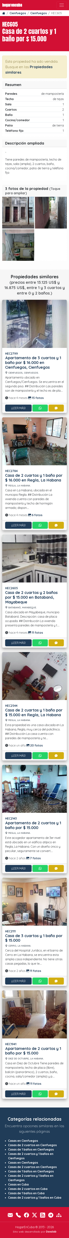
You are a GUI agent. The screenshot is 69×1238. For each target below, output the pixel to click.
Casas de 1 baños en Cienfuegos (31, 1149)
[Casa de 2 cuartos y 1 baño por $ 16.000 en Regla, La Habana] (34, 441)
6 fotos (36, 515)
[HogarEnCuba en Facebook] (26, 1215)
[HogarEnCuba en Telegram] (50, 1215)
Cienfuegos (18, 13)
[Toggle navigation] (61, 5)
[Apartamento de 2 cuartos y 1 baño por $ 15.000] (34, 788)
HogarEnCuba (12, 5)
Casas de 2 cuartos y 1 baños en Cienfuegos (30, 1156)
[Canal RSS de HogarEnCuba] (42, 1215)
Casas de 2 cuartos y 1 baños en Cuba (34, 1197)
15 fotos (37, 398)
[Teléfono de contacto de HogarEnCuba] (18, 1215)
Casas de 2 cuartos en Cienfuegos (32, 1145)
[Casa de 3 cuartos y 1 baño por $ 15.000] (34, 901)
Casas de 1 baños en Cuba (26, 1193)
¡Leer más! (18, 408)
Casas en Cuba (18, 1184)
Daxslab (51, 1231)
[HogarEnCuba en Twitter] (34, 1215)
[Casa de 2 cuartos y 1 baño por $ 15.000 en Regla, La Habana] (34, 675)
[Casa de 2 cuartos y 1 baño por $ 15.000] (18, 213)
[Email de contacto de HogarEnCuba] (10, 1215)
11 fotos (37, 632)
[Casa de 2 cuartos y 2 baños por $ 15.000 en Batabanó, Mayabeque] (34, 558)
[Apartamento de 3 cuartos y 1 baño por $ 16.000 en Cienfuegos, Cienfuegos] (34, 323)
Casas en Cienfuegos (23, 1141)
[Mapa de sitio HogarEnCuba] (58, 1215)
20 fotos (36, 745)
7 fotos (35, 858)
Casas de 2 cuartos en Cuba (27, 1189)
